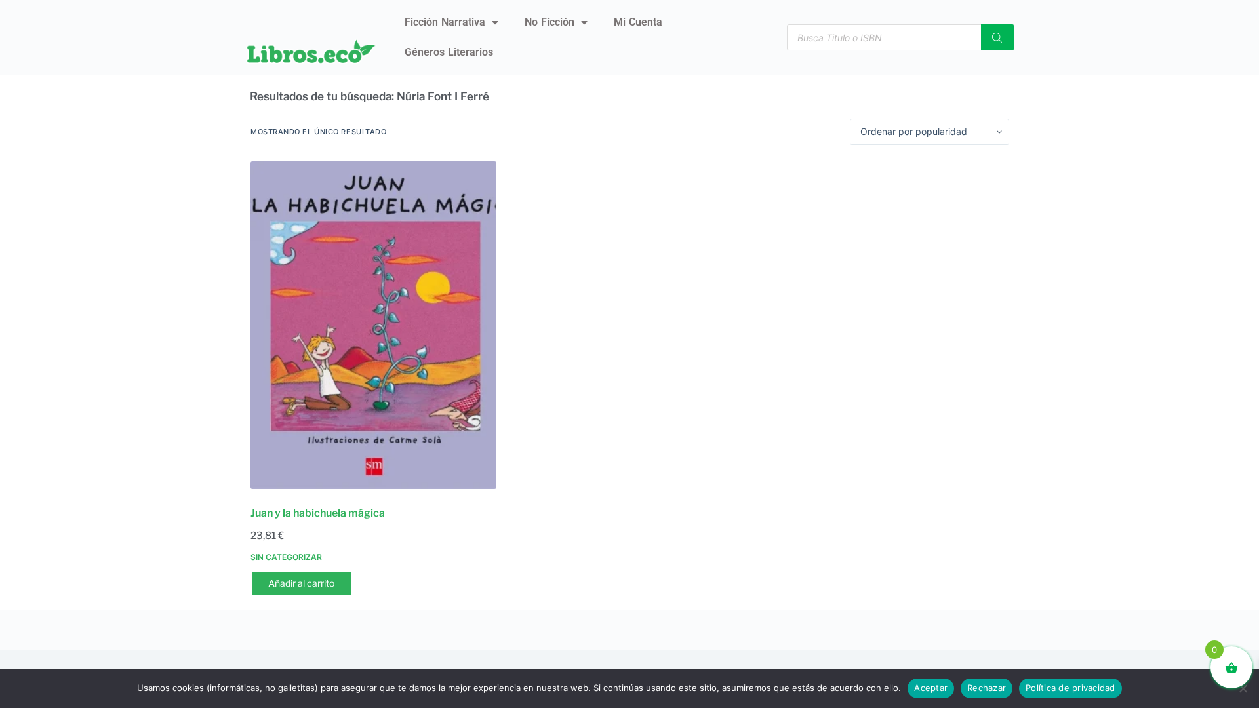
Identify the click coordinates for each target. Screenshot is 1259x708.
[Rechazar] (1242, 688)
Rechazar (986, 687)
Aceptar (931, 687)
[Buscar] (997, 37)
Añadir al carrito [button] (301, 583)
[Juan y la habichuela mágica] (373, 325)
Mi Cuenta (638, 22)
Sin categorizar (286, 557)
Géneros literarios (449, 52)
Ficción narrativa (445, 22)
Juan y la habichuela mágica (317, 513)
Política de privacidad (1070, 687)
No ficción (549, 22)
